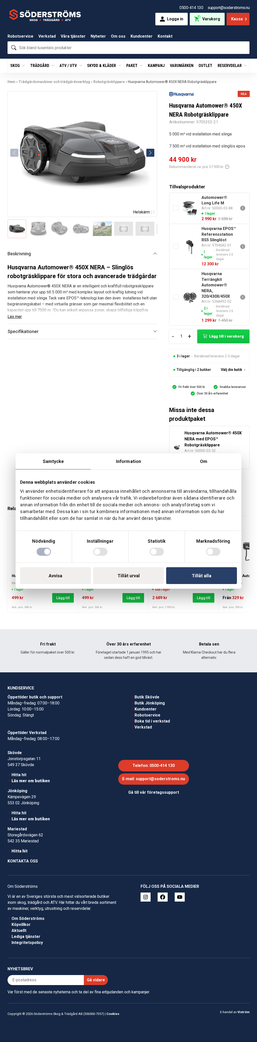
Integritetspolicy (27, 942)
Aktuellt (19, 930)
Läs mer (15, 316)
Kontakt (165, 36)
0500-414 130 (191, 7)
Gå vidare (96, 980)
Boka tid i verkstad (152, 721)
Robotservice (20, 36)
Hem (11, 82)
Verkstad (47, 36)
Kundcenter (142, 36)
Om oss (118, 36)
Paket (132, 65)
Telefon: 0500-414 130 (154, 765)
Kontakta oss (23, 861)
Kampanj (156, 65)
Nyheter (98, 36)
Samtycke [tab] (53, 461)
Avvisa (55, 575)
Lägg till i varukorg (226, 336)
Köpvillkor (21, 924)
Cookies (112, 1014)
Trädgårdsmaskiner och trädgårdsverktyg (54, 82)
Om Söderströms (28, 918)
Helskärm (141, 212)
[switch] (100, 552)
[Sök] (14, 47)
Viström (243, 1012)
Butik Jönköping (150, 703)
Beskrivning (19, 253)
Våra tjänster (73, 36)
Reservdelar (230, 65)
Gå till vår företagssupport (153, 792)
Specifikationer (23, 331)
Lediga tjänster (26, 936)
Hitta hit (19, 774)
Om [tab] (203, 461)
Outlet (205, 65)
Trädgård (40, 65)
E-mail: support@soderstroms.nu (153, 778)
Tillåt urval (128, 575)
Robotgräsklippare (109, 82)
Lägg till (63, 598)
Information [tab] (128, 461)
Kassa (237, 19)
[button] (150, 153)
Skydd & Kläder (102, 65)
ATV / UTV (68, 65)
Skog (15, 65)
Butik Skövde (147, 697)
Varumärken (182, 65)
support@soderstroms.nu (228, 7)
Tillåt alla (201, 575)
